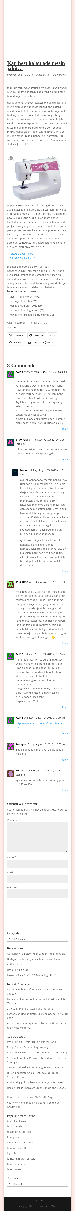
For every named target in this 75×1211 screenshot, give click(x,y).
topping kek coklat (17, 1148)
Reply (64, 428)
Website (12, 887)
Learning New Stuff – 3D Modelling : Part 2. (32, 975)
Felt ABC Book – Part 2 (22, 258)
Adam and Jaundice (41, 1008)
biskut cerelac (15, 1126)
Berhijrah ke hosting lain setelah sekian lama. (34, 959)
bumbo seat (14, 1169)
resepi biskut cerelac (19, 1131)
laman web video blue (20, 1142)
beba (13, 74)
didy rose (22, 439)
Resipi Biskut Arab (17, 970)
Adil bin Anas (15, 964)
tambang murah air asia (21, 1158)
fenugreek (13, 1137)
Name (11, 857)
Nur (9, 989)
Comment (14, 820)
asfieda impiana (16, 1008)
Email (11, 872)
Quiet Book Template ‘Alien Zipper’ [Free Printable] (36, 953)
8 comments (59, 74)
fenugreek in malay (18, 1164)
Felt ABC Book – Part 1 (22, 253)
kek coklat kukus (16, 1121)
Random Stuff (43, 74)
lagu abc (12, 1153)
